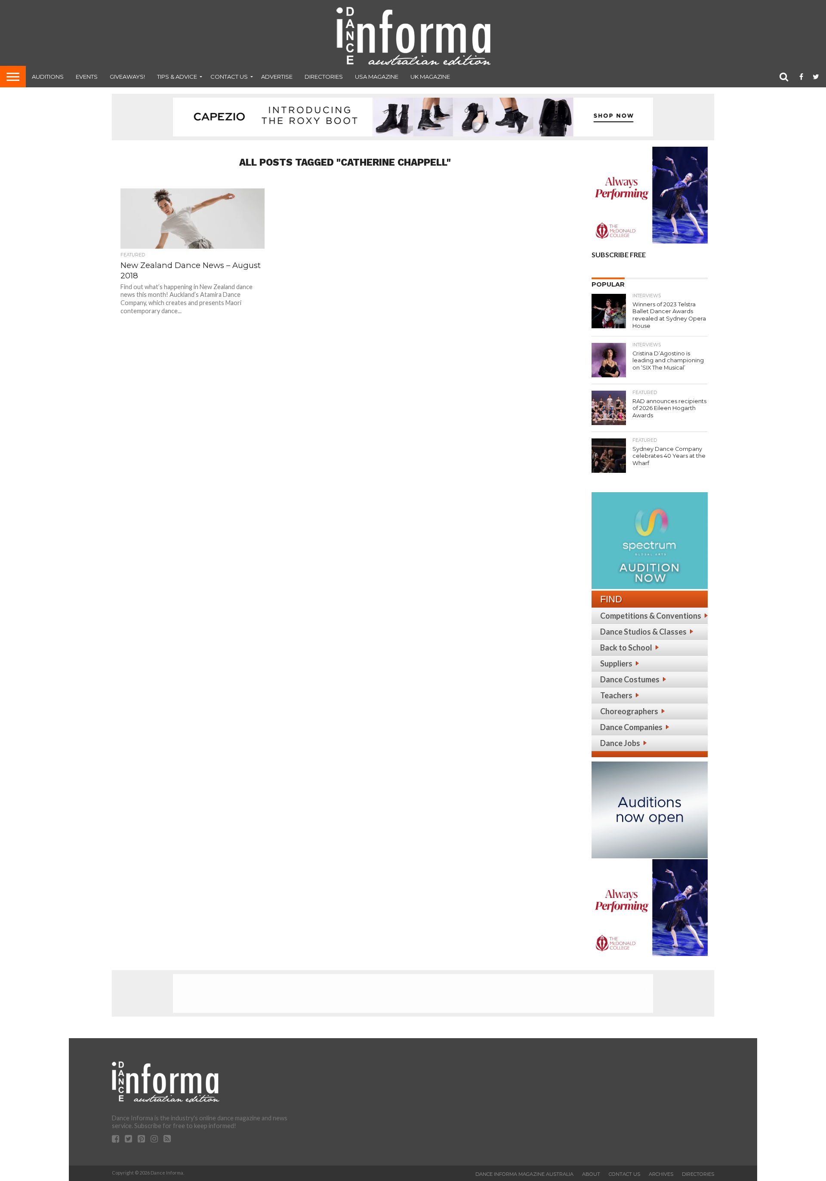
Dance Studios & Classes (643, 631)
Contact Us (229, 76)
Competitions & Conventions (650, 615)
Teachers (616, 695)
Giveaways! (127, 76)
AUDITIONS (48, 76)
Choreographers (629, 711)
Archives (661, 1174)
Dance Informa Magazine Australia (524, 1174)
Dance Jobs (620, 743)
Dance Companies (631, 727)
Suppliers (616, 663)
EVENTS (87, 76)
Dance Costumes (630, 679)
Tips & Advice (177, 76)
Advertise (277, 76)
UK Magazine (430, 76)
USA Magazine (376, 76)
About (591, 1174)
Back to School (626, 647)
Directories (324, 76)
